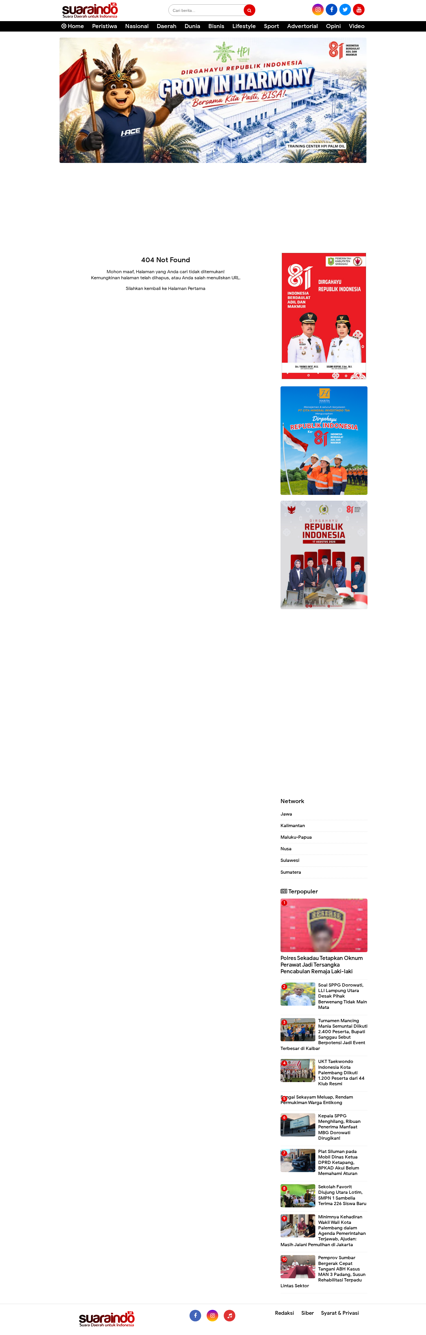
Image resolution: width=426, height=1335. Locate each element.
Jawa (286, 814)
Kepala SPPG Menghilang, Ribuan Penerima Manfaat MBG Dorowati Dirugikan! (339, 1127)
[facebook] (331, 9)
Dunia (192, 26)
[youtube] (359, 9)
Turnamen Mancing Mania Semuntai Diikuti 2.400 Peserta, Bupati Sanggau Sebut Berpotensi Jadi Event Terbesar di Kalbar (324, 1034)
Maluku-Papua (296, 837)
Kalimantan (293, 826)
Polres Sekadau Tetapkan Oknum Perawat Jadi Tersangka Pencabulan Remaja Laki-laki (322, 965)
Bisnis (216, 26)
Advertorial (302, 26)
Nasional (137, 26)
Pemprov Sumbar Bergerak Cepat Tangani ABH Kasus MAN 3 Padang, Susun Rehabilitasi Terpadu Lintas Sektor (323, 1271)
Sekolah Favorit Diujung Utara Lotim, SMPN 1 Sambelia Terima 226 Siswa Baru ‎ (342, 1195)
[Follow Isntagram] (212, 1315)
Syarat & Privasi (340, 1313)
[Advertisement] (213, 205)
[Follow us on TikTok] (229, 1315)
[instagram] (318, 9)
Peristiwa (104, 26)
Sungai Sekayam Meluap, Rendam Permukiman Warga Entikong (317, 1100)
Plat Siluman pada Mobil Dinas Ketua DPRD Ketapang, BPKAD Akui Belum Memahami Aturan (338, 1163)
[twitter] (345, 9)
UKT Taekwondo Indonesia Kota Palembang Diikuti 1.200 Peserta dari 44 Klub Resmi (341, 1073)
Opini (333, 26)
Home (75, 26)
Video (357, 26)
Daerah (166, 26)
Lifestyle (244, 26)
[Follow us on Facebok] (195, 1315)
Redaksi (284, 1313)
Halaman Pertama (186, 288)
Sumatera (291, 872)
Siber (307, 1313)
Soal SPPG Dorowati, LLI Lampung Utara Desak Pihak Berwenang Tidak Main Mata (342, 996)
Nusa (286, 849)
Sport (271, 26)
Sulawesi (290, 860)
